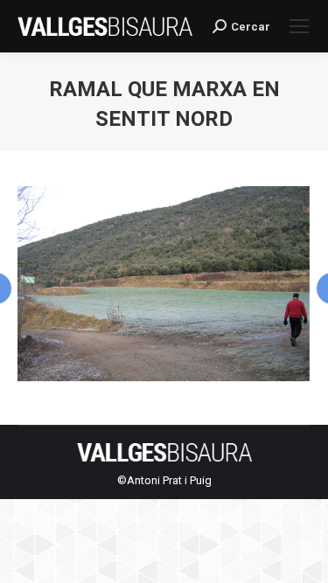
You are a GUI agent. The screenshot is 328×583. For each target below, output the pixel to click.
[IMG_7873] (163, 288)
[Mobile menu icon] (299, 26)
